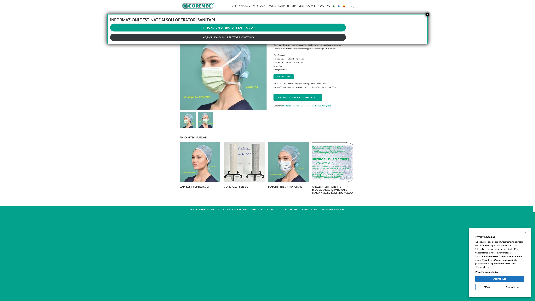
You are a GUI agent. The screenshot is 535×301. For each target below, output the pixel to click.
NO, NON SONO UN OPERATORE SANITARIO (228, 37)
